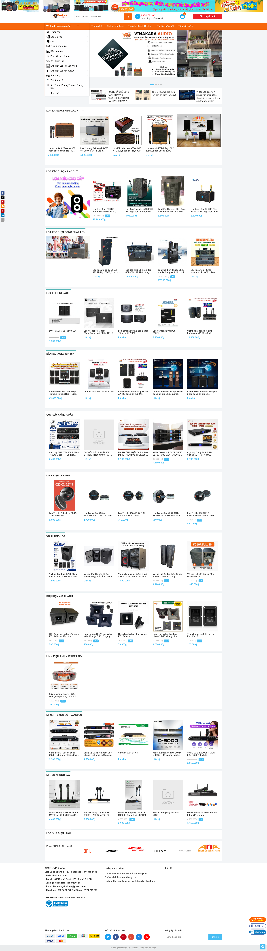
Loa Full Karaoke (58, 293)
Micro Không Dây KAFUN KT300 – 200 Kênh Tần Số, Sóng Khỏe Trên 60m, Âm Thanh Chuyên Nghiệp (97, 814)
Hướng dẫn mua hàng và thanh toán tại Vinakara (130, 881)
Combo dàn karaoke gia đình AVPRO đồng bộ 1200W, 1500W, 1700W (133, 393)
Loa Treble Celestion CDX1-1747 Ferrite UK (63, 514)
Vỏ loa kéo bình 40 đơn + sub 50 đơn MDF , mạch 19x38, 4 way (132, 575)
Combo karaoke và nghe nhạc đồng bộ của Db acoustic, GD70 (168, 393)
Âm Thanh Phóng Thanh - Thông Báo (67, 87)
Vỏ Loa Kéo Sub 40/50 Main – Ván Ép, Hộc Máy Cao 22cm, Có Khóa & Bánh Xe (64, 575)
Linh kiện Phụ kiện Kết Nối (64, 656)
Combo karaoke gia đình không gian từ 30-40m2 (199, 332)
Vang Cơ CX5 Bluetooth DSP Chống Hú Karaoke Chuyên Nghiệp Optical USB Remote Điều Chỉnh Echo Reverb (98, 754)
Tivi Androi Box (58, 80)
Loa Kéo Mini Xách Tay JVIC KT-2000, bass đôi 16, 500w (127, 149)
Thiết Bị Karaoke (59, 46)
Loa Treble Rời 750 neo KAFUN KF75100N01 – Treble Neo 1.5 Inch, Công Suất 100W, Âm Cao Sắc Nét (98, 514)
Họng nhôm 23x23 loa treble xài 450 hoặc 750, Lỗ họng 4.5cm (98, 635)
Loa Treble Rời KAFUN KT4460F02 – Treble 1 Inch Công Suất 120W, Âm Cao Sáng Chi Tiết (200, 514)
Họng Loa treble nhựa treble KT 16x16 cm (132, 635)
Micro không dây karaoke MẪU (166, 814)
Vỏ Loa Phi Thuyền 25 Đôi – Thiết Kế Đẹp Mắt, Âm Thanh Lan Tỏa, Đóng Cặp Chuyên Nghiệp (98, 575)
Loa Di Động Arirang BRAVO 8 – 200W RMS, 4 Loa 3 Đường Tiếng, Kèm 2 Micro (94, 149)
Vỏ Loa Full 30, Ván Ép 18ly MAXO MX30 (200, 575)
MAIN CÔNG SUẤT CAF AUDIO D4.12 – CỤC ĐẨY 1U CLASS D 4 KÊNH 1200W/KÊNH (133, 453)
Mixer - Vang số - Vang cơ (64, 714)
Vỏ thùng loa (55, 536)
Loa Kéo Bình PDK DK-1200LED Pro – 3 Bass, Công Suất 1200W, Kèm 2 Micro (105, 210)
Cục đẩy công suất (59, 414)
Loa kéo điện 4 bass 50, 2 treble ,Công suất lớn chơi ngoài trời (171, 271)
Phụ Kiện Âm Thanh (60, 56)
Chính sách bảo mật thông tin (120, 877)
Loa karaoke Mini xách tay (65, 110)
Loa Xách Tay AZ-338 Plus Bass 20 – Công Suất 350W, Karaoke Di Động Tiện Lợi (204, 210)
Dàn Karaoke (57, 51)
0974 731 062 (149, 15)
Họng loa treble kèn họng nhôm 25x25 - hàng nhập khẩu (165, 635)
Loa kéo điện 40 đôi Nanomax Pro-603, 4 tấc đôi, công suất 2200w (203, 271)
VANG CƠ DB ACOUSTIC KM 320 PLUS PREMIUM (201, 754)
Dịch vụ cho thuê (115, 26)
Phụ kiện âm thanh (59, 596)
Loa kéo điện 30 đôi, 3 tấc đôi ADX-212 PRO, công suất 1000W (138, 271)
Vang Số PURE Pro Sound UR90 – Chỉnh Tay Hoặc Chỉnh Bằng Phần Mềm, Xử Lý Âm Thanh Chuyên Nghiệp (64, 754)
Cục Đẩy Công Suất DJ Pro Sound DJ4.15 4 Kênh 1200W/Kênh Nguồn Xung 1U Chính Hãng (201, 453)
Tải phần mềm (185, 26)
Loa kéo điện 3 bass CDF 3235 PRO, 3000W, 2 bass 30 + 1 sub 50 (107, 271)
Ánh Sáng (55, 75)
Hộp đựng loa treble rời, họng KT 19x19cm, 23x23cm (64, 635)
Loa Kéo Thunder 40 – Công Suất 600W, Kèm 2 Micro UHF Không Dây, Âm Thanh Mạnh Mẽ (172, 210)
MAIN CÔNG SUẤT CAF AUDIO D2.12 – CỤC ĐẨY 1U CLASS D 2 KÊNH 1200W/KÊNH (167, 453)
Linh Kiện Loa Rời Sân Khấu (64, 66)
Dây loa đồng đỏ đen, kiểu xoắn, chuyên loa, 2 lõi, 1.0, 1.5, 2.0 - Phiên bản (62, 695)
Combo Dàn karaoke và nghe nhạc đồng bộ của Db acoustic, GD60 (202, 393)
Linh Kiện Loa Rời (58, 475)
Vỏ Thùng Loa (57, 61)
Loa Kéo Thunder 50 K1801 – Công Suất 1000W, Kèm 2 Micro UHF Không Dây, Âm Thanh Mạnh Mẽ (139, 210)
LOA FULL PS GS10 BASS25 (62, 331)
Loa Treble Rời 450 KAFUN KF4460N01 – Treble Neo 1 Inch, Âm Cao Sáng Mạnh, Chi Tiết (167, 514)
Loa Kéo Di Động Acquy (62, 171)
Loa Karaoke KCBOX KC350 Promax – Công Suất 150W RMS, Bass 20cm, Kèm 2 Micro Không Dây (61, 149)
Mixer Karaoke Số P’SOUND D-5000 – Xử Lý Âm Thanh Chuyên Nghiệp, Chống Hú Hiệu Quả (167, 754)
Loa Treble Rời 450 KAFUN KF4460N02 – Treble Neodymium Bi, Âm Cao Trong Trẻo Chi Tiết (131, 514)
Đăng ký (215, 937)
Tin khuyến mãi (207, 16)
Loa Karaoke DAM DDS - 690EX (165, 332)
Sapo (154, 948)
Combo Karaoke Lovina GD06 (99, 392)
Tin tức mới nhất (165, 26)
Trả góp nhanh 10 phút (140, 26)
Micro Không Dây (58, 774)
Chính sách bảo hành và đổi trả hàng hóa (126, 873)
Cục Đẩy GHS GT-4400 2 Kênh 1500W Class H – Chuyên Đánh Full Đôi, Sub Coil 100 (64, 453)
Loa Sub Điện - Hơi (58, 833)
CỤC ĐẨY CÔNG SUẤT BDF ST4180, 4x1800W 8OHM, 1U (98, 453)
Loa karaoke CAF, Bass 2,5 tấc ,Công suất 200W (133, 332)
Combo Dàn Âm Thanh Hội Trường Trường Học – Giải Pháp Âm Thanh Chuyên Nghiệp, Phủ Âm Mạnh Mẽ (62, 393)
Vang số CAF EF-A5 (128, 753)
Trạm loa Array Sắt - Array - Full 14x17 (201, 635)
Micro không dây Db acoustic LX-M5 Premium (202, 814)
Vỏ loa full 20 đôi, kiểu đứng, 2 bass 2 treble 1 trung (167, 575)
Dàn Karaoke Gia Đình (61, 353)
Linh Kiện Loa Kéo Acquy (62, 70)
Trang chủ (55, 32)
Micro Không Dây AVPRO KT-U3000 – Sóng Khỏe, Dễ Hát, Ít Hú (133, 814)
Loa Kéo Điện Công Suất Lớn (65, 232)
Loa (52, 41)
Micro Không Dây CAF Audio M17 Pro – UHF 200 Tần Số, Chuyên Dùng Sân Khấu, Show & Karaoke (64, 814)
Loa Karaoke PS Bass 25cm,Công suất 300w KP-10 (98, 332)
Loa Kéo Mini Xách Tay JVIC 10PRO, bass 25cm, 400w (160, 149)
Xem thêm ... (57, 93)
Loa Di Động (56, 37)
